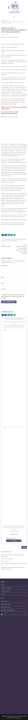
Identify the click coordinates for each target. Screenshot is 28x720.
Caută (24, 547)
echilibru (9, 239)
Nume (3, 277)
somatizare (23, 239)
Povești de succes (5, 591)
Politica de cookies (5, 607)
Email (3, 283)
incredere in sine (16, 239)
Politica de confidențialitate (8, 610)
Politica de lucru (5, 601)
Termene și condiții (5, 604)
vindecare (14, 240)
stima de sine (4, 240)
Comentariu (4, 265)
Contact (3, 594)
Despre (3, 585)
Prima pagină (4, 20)
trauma (10, 240)
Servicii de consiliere (6, 588)
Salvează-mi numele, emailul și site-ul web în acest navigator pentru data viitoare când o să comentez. (13, 296)
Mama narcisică (5, 561)
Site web (3, 289)
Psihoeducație (5, 34)
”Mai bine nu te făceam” (7, 558)
